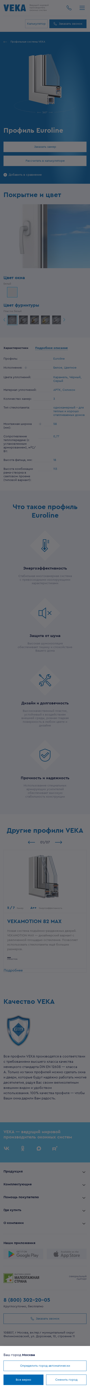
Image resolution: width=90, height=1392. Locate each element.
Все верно (23, 1379)
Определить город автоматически (45, 1365)
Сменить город (66, 1379)
